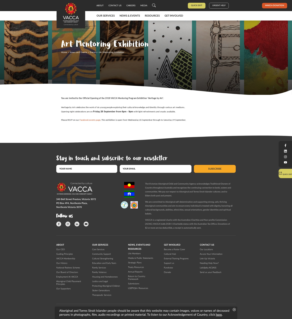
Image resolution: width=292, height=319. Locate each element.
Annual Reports (135, 272)
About (100, 6)
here (219, 314)
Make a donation (274, 6)
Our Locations (206, 249)
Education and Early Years (104, 263)
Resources (152, 15)
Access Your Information (211, 254)
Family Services (99, 268)
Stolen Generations (101, 291)
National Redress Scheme (68, 268)
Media (143, 6)
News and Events (78, 52)
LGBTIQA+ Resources (138, 288)
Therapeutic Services (101, 295)
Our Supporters (63, 289)
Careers (131, 6)
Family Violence (99, 272)
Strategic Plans (135, 263)
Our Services (106, 15)
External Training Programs (176, 259)
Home (64, 52)
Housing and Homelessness (105, 277)
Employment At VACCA (67, 277)
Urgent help (219, 6)
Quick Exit (196, 6)
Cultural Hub (170, 254)
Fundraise (168, 268)
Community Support (101, 254)
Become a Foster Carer (174, 249)
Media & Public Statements (140, 258)
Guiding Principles (64, 254)
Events (93, 52)
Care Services (98, 249)
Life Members (134, 254)
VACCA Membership (65, 259)
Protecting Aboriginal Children (106, 286)
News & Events (130, 15)
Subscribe (214, 169)
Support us (169, 263)
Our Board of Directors (67, 272)
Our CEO (60, 249)
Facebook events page (90, 120)
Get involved (174, 15)
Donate (167, 272)
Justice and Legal (100, 281)
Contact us (115, 6)
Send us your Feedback (210, 272)
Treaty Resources (136, 267)
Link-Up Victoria (207, 259)
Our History (61, 263)
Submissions (133, 284)
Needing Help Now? (209, 263)
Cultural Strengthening (102, 259)
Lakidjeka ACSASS (208, 268)
